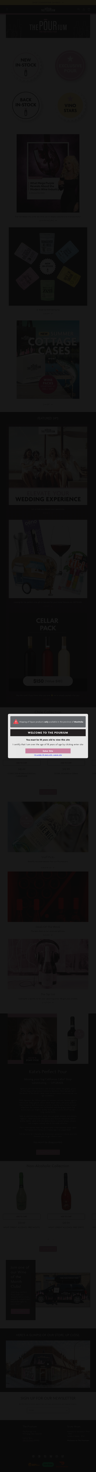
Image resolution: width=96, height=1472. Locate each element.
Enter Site (48, 751)
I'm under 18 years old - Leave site (48, 755)
